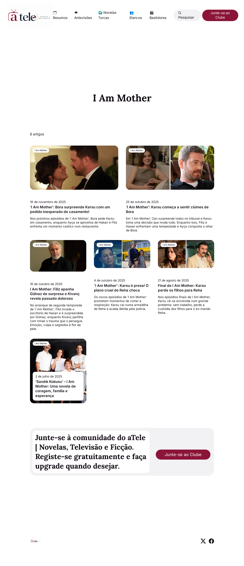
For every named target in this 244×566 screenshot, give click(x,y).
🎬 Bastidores (158, 15)
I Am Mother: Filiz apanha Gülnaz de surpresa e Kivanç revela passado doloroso (55, 294)
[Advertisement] (122, 54)
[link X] (203, 542)
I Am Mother (40, 150)
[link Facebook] (211, 542)
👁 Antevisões (83, 15)
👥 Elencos (136, 15)
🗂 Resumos (60, 15)
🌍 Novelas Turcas (107, 15)
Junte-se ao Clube (220, 15)
